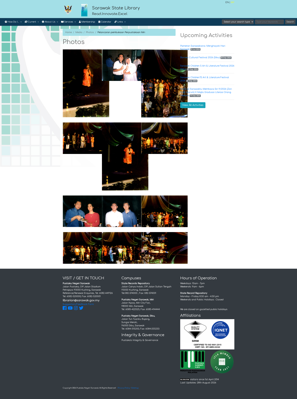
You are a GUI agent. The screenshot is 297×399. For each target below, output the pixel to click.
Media (78, 32)
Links (120, 22)
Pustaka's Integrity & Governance (139, 340)
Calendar (105, 22)
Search (290, 22)
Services (68, 22)
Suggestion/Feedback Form (78, 304)
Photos (90, 32)
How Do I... (13, 22)
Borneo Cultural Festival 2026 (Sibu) (200, 57)
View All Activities (192, 105)
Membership (88, 22)
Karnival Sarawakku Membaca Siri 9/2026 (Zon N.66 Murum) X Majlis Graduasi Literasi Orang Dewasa (206, 92)
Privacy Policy (124, 388)
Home (68, 32)
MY (232, 2)
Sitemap (135, 388)
